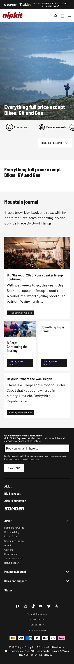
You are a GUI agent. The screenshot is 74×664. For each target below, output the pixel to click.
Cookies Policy (33, 459)
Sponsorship (11, 553)
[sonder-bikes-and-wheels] (10, 5)
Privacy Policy (18, 459)
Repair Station (12, 536)
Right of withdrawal (37, 630)
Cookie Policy (37, 624)
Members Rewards (14, 527)
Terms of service (13, 558)
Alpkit (8, 486)
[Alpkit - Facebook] (17, 606)
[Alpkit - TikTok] (33, 606)
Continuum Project (14, 540)
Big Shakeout (12, 493)
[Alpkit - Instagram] (25, 606)
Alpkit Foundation (15, 500)
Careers (8, 549)
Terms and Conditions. (58, 456)
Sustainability (11, 532)
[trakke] (25, 4)
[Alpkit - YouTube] (41, 606)
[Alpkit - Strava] (57, 606)
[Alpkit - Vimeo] (49, 606)
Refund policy (11, 562)
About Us (9, 545)
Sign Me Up (14, 468)
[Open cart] (62, 16)
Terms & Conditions (37, 614)
